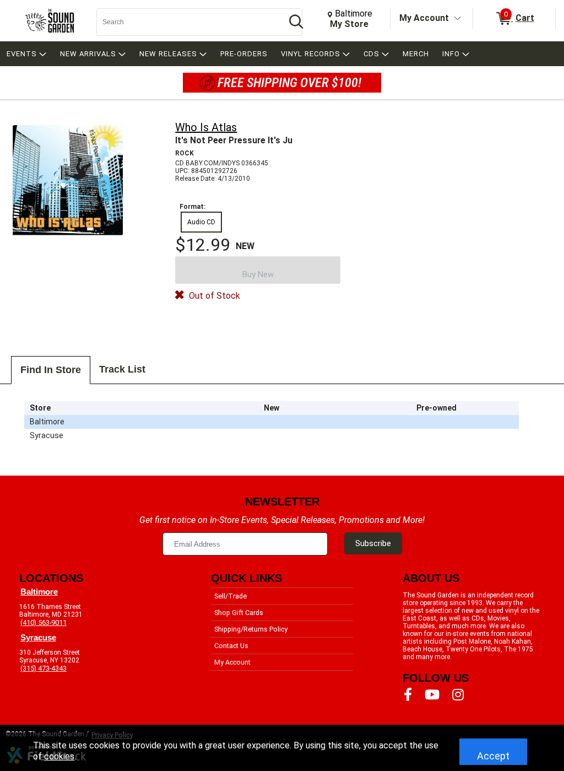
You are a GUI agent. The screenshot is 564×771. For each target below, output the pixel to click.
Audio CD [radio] (201, 222)
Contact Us (231, 645)
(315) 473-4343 (43, 668)
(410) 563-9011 (43, 622)
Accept (493, 756)
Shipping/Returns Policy (251, 629)
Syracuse (38, 637)
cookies (59, 756)
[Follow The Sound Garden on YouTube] (432, 695)
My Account (424, 18)
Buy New (258, 274)
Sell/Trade (230, 596)
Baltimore (39, 591)
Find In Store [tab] (50, 369)
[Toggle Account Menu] (457, 18)
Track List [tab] (122, 369)
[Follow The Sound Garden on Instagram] (458, 695)
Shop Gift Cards (238, 612)
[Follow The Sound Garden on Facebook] (408, 695)
